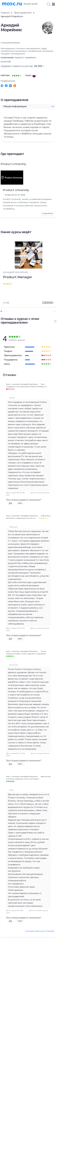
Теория (8, 351)
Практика (9, 347)
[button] (28, 106)
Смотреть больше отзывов (39, 931)
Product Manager (17, 277)
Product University (25, 57)
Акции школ (30, 4)
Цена (7, 364)
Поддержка (10, 359)
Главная (5, 12)
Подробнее (47, 213)
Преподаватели (23, 12)
